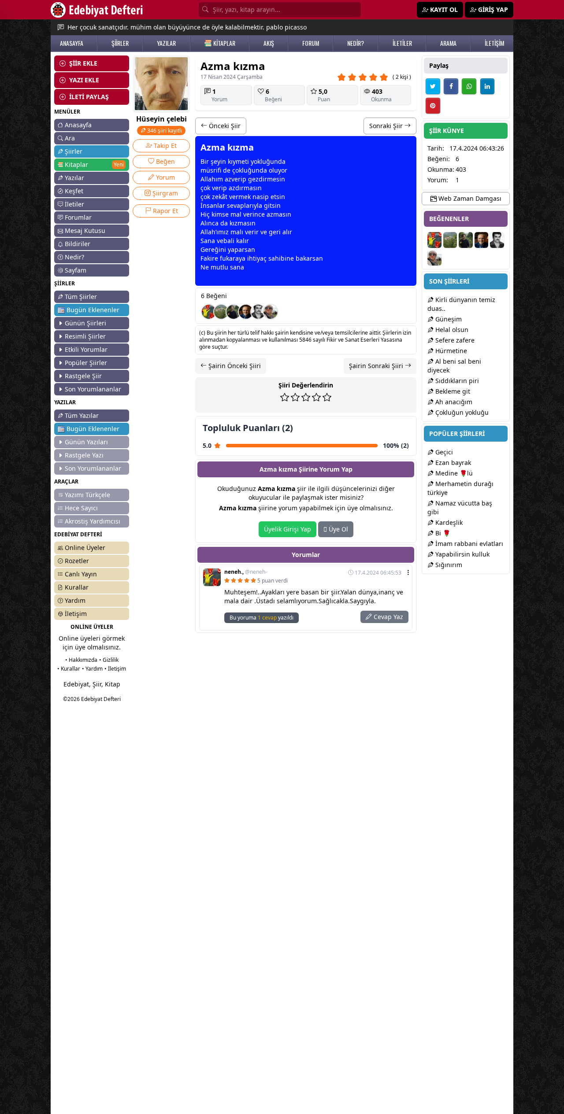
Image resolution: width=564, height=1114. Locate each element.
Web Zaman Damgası (469, 198)
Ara (70, 138)
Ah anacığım (453, 402)
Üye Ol (337, 529)
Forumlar (78, 217)
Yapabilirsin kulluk (462, 554)
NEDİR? (355, 43)
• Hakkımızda (81, 660)
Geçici (443, 452)
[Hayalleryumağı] (221, 312)
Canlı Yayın (81, 574)
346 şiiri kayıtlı (164, 130)
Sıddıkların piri (456, 380)
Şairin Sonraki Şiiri (377, 365)
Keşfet (74, 191)
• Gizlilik (109, 660)
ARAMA (448, 43)
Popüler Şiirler (86, 362)
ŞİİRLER (120, 43)
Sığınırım (448, 565)
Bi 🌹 (442, 533)
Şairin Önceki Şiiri (234, 365)
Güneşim (448, 319)
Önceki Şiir (224, 126)
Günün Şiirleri (85, 323)
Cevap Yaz (387, 616)
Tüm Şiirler (81, 296)
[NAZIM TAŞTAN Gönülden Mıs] (258, 312)
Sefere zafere (454, 340)
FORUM (310, 43)
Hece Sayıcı (81, 508)
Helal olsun (451, 329)
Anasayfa (78, 125)
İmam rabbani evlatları (468, 543)
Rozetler (77, 561)
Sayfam (75, 270)
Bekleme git (452, 391)
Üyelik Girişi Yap (287, 529)
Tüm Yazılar (82, 415)
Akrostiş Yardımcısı (92, 521)
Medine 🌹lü (453, 473)
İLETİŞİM (494, 43)
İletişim (76, 613)
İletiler (74, 204)
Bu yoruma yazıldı (261, 617)
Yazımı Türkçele (87, 495)
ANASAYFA (71, 43)
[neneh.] (209, 312)
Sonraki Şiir (386, 126)
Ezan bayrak (452, 462)
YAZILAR (166, 43)
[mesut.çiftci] (233, 312)
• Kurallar (68, 668)
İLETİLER (402, 43)
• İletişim (115, 668)
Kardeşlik (448, 522)
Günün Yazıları (86, 442)
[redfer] (246, 312)
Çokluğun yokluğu (461, 412)
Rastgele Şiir (83, 376)
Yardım (75, 600)
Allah (207, 179)
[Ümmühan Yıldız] (270, 312)
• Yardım (92, 668)
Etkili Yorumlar (86, 349)
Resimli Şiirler (85, 336)
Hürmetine (450, 351)
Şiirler (73, 151)
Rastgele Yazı (84, 455)
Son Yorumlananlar (93, 389)
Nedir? (74, 257)
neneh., (245, 571)
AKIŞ (268, 43)
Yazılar (74, 177)
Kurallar (77, 587)
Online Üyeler (85, 547)
